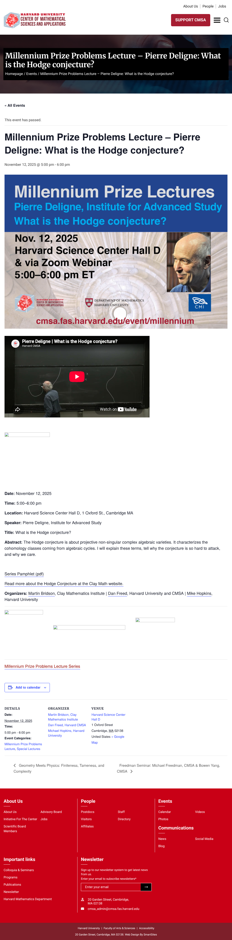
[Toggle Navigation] (217, 20)
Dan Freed (117, 593)
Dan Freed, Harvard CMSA (67, 725)
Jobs (222, 6)
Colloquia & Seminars (19, 870)
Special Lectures (28, 748)
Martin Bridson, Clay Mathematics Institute (63, 716)
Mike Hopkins (199, 593)
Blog (161, 846)
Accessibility (146, 928)
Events (31, 74)
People (208, 6)
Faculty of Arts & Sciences (119, 928)
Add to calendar (28, 687)
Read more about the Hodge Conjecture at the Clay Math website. (64, 583)
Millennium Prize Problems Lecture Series (42, 666)
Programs (10, 877)
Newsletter (11, 892)
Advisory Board (51, 812)
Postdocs (87, 812)
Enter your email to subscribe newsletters (108, 879)
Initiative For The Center (20, 819)
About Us (190, 6)
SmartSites (150, 934)
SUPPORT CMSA (190, 20)
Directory (124, 819)
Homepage (14, 74)
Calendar (164, 812)
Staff (121, 812)
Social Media (204, 839)
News (162, 839)
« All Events (15, 105)
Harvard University (89, 928)
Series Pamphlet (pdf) (24, 574)
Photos (163, 819)
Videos (200, 812)
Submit (146, 887)
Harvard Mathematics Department (28, 899)
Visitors (86, 819)
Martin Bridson (41, 593)
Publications (12, 885)
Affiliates (87, 826)
